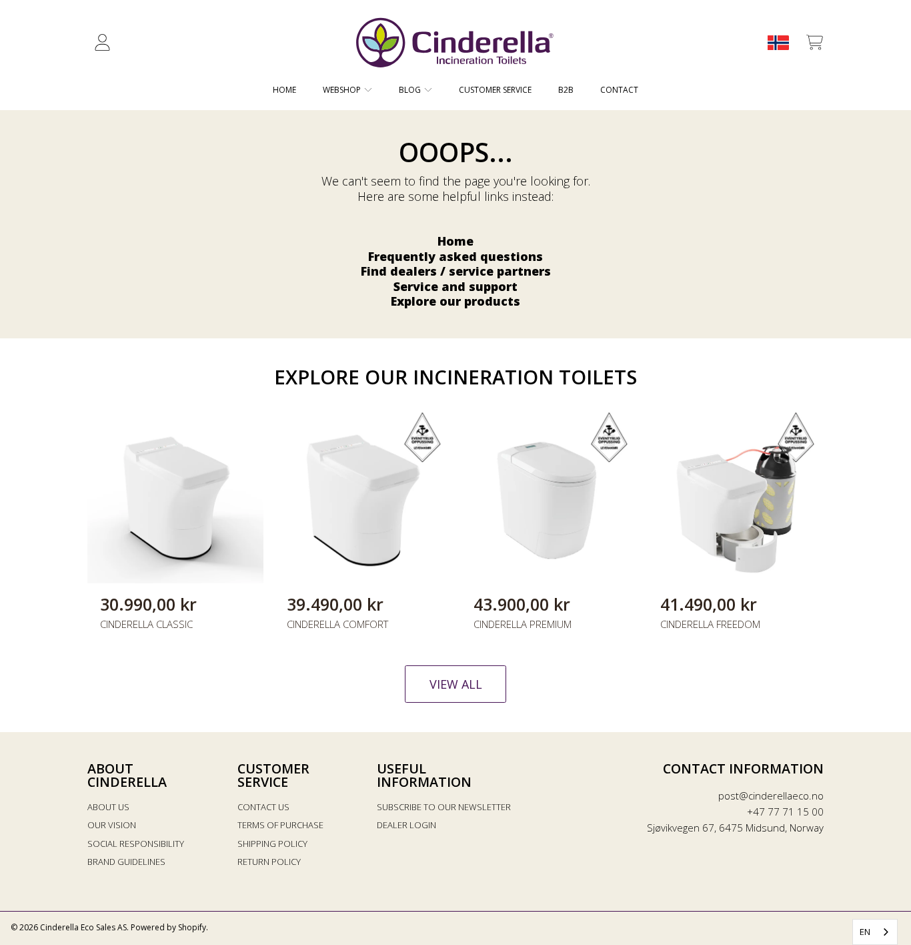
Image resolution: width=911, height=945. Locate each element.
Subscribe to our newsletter (444, 807)
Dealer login (406, 825)
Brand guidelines (126, 862)
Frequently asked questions (455, 256)
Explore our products (455, 301)
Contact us (263, 807)
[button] (814, 42)
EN (865, 932)
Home (455, 241)
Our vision (111, 825)
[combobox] (875, 932)
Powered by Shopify (168, 927)
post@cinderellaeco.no (771, 795)
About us (108, 807)
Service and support (455, 286)
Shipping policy (272, 844)
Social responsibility (135, 844)
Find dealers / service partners (456, 271)
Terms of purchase (280, 825)
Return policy (269, 862)
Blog (411, 89)
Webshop (343, 89)
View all (455, 684)
